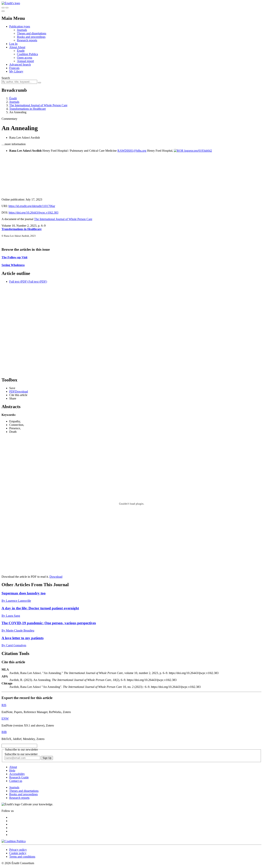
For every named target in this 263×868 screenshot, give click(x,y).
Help (12, 770)
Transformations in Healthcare (27, 108)
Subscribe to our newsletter (21, 754)
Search (6, 78)
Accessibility (17, 774)
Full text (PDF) (18, 281)
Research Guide (19, 777)
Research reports (27, 40)
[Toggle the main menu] (3, 11)
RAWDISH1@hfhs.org (131, 150)
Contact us (15, 780)
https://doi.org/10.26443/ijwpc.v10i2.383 (33, 212)
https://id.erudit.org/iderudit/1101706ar (31, 206)
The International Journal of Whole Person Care (38, 105)
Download (55, 576)
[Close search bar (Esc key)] (6, 7)
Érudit (20, 50)
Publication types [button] (19, 26)
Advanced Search (20, 64)
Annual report (25, 61)
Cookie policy (17, 853)
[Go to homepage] (11, 3)
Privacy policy (18, 849)
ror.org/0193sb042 (201, 150)
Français (14, 68)
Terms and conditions (22, 856)
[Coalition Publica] (14, 841)
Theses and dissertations (31, 33)
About (21, 47)
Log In (13, 43)
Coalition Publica (27, 54)
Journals (22, 30)
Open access (24, 57)
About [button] (13, 47)
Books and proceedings (31, 36)
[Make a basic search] (3, 7)
